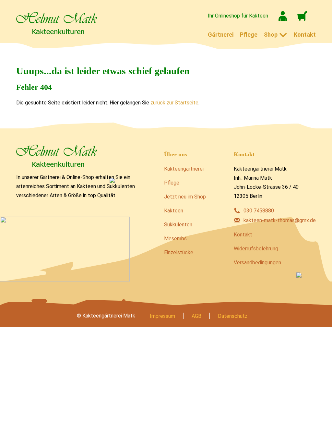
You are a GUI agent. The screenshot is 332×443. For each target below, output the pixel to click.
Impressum (162, 316)
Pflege (248, 34)
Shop (271, 34)
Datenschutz (232, 316)
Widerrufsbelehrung (256, 248)
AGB (196, 316)
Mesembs (175, 238)
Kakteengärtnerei (184, 169)
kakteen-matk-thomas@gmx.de (279, 220)
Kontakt (305, 34)
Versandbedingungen (257, 262)
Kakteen (173, 211)
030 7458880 (258, 211)
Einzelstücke (178, 252)
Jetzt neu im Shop (185, 197)
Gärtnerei (220, 34)
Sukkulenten (178, 225)
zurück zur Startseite (174, 103)
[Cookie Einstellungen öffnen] (14, 435)
